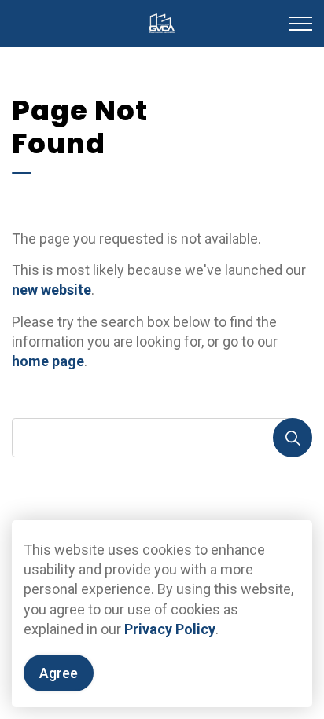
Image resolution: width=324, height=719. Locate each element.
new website (51, 289)
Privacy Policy (169, 629)
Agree (58, 673)
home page (48, 361)
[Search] (292, 437)
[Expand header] (300, 23)
